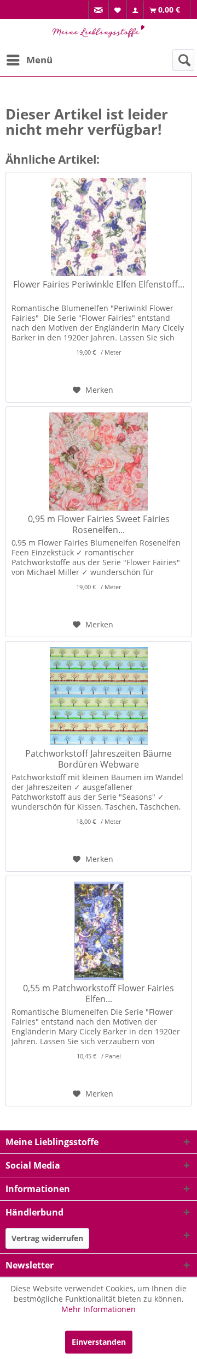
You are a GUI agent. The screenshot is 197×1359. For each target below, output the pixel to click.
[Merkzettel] (118, 9)
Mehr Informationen (98, 1309)
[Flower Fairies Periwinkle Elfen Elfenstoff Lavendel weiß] (98, 227)
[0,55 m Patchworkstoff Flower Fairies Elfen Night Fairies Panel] (98, 931)
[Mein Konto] (135, 10)
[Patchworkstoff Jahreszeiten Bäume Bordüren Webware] (98, 696)
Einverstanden (99, 1342)
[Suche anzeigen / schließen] (183, 60)
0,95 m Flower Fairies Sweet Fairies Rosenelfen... (99, 524)
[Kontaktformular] (99, 10)
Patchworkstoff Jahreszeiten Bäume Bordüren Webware (98, 759)
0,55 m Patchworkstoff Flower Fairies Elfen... (98, 993)
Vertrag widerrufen (47, 1238)
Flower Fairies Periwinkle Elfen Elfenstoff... (98, 284)
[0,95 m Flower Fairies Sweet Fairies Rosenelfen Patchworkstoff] (98, 461)
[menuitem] (98, 10)
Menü (39, 59)
